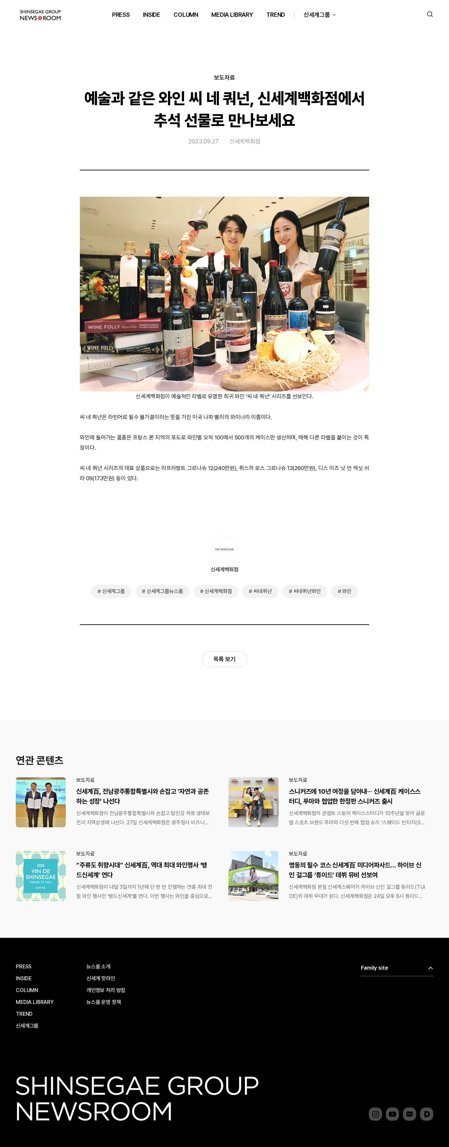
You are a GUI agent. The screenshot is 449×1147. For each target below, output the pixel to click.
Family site (374, 968)
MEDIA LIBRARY (232, 14)
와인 (346, 591)
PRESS (121, 14)
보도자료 (224, 78)
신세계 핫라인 (100, 978)
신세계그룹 (317, 14)
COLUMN (186, 14)
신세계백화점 (245, 141)
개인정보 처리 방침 (105, 990)
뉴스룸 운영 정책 (103, 1002)
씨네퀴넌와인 (307, 591)
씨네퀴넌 (262, 591)
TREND (275, 14)
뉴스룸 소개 (98, 966)
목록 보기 (224, 659)
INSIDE (151, 14)
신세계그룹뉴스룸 (165, 591)
